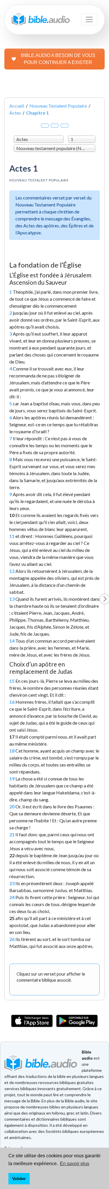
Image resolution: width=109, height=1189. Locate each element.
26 (12, 939)
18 (12, 750)
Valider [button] (19, 1178)
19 (12, 778)
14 (12, 640)
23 (12, 883)
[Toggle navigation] (89, 19)
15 (12, 681)
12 (12, 571)
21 (12, 834)
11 (12, 536)
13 (12, 599)
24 (12, 897)
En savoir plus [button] (74, 1163)
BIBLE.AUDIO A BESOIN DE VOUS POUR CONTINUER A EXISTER (58, 59)
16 (12, 702)
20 (12, 806)
